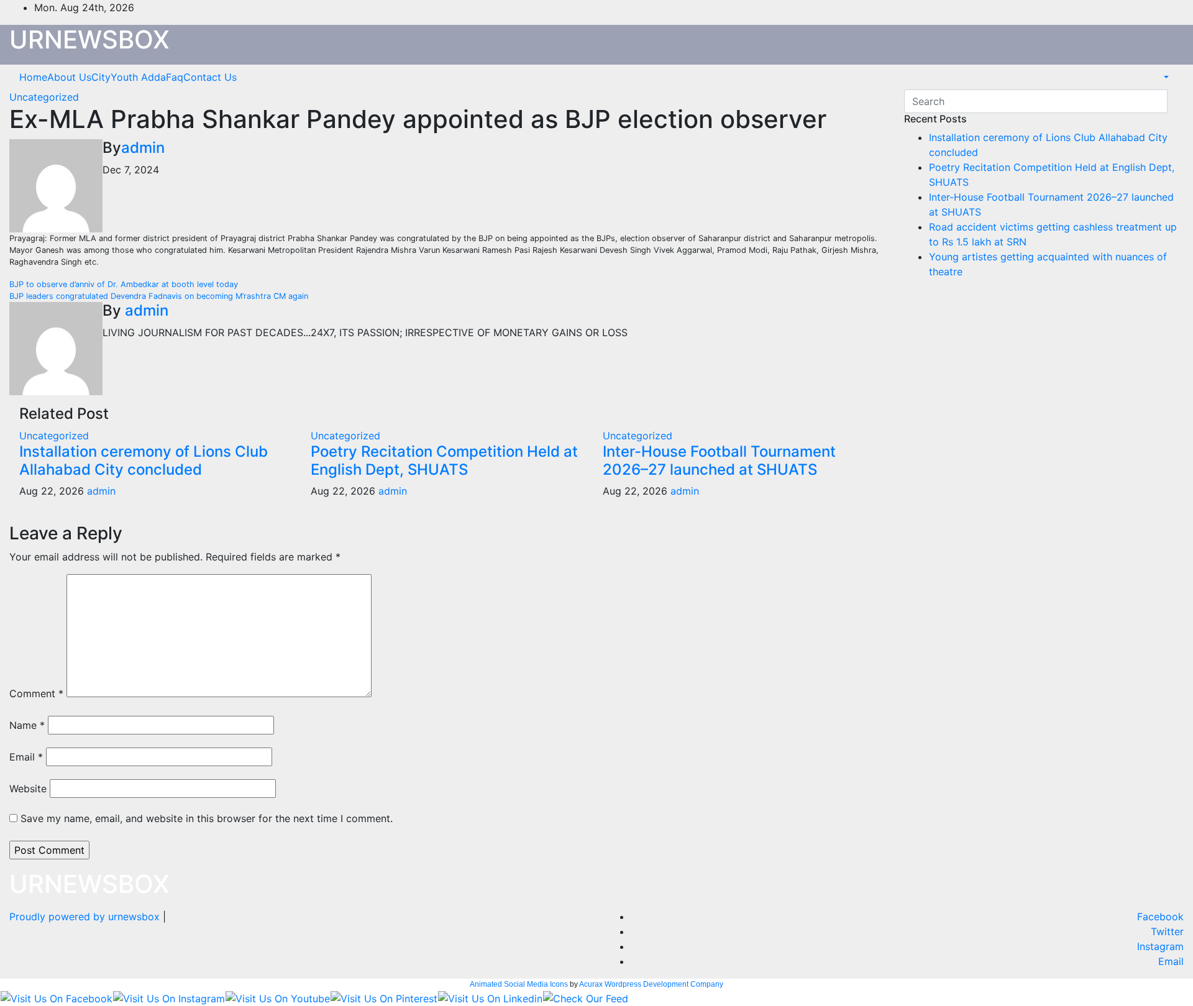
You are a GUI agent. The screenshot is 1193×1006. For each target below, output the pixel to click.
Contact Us (210, 77)
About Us (69, 77)
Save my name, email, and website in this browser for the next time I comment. (207, 818)
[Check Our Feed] (585, 997)
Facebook (1160, 916)
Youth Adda (138, 77)
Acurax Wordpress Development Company (651, 984)
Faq (174, 77)
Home (33, 77)
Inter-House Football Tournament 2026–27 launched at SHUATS (719, 460)
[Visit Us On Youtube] (277, 997)
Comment (36, 693)
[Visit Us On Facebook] (56, 997)
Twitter (1167, 931)
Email (26, 757)
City (101, 77)
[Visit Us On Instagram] (168, 997)
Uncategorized (44, 97)
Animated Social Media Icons (519, 984)
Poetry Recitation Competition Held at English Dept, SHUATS (444, 460)
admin (143, 148)
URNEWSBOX (89, 39)
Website (28, 788)
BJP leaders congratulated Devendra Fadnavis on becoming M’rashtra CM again (158, 296)
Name (27, 725)
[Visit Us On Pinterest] (383, 997)
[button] (1165, 77)
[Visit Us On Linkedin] (489, 997)
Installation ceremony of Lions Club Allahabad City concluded (143, 460)
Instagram (1160, 946)
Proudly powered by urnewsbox (86, 916)
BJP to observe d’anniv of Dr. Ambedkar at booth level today (124, 284)
